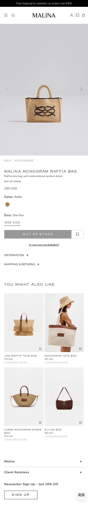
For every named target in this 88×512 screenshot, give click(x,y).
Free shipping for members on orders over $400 (44, 3)
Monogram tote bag (61, 356)
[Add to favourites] (77, 234)
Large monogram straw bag (22, 431)
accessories (24, 160)
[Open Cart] (83, 15)
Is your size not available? (44, 244)
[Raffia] (7, 204)
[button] (13, 15)
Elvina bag (53, 430)
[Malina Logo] (44, 15)
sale (7, 160)
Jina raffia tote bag (20, 356)
